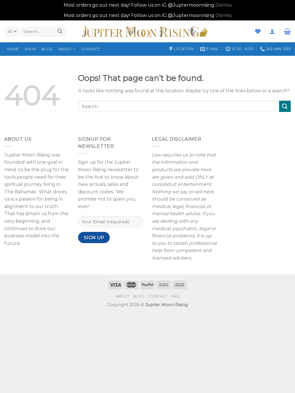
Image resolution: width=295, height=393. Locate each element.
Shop (30, 49)
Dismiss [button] (223, 5)
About (65, 49)
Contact (90, 49)
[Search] (60, 31)
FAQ (175, 296)
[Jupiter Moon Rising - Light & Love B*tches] (148, 31)
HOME (13, 49)
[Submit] (285, 106)
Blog (47, 49)
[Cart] (287, 31)
